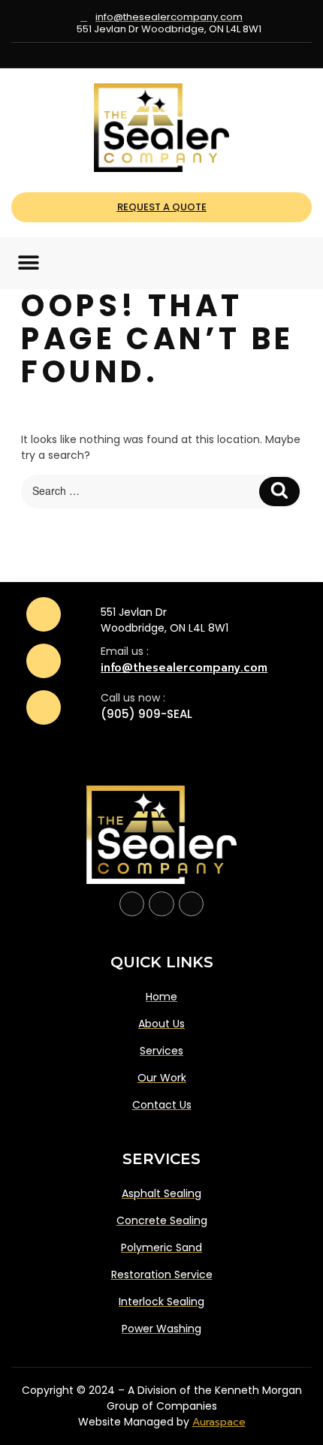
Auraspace (219, 1422)
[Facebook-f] (132, 904)
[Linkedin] (184, 55)
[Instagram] (162, 55)
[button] (28, 263)
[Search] (279, 491)
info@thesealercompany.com (184, 667)
